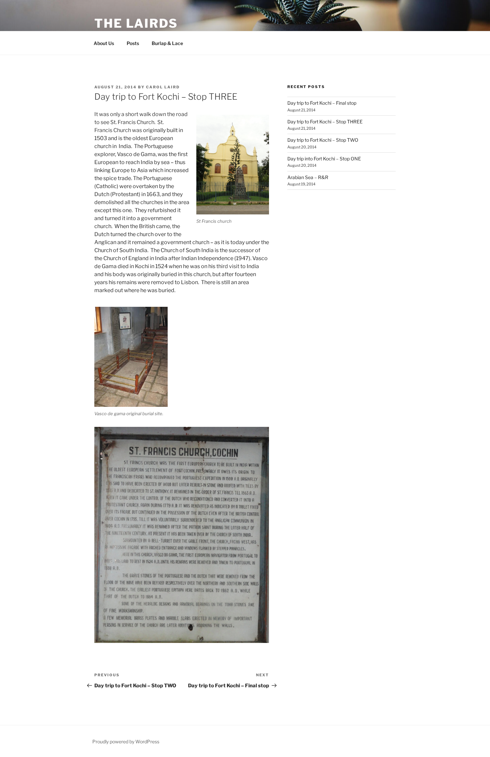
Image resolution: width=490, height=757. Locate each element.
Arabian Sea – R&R (307, 177)
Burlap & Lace (167, 43)
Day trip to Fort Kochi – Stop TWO (322, 140)
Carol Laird (163, 87)
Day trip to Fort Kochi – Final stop (321, 103)
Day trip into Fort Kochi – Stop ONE (324, 158)
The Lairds (136, 23)
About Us (104, 43)
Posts (133, 43)
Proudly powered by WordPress (125, 741)
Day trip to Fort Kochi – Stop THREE (325, 121)
